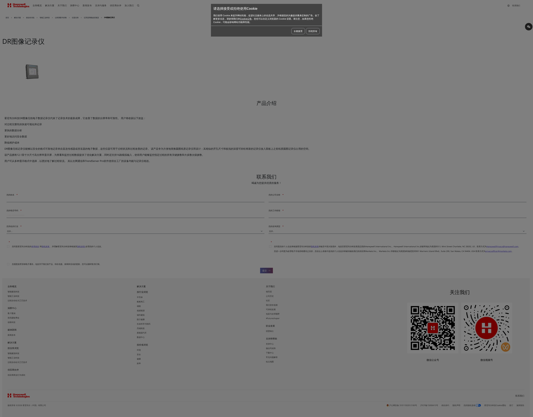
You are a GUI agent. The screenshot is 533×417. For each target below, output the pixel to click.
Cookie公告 (246, 18)
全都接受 (298, 31)
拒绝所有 (312, 31)
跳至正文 (9, 13)
